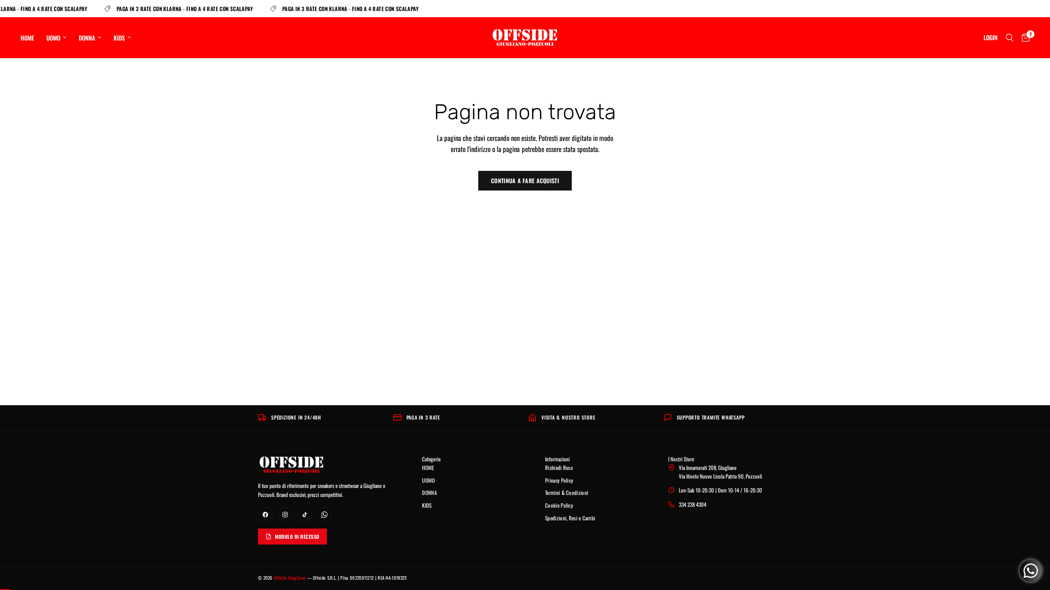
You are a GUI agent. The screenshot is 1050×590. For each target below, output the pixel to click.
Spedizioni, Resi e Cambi (570, 518)
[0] (1023, 37)
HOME (27, 37)
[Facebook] (265, 514)
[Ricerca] (1010, 37)
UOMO (53, 37)
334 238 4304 (692, 504)
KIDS (119, 37)
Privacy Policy (559, 480)
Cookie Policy (559, 505)
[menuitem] (30, 38)
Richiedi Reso (559, 467)
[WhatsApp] (324, 514)
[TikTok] (304, 514)
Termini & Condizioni (566, 492)
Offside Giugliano (290, 577)
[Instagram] (285, 514)
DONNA (87, 37)
